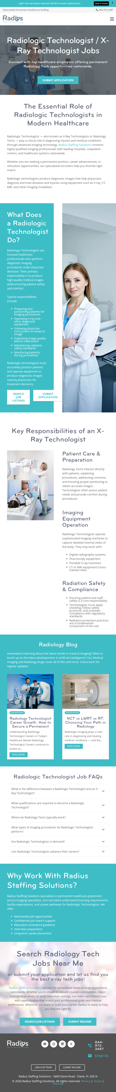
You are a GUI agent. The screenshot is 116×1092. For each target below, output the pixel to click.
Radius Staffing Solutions (75, 145)
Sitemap (58, 1084)
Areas (98, 1081)
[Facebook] (44, 1044)
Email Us (102, 1056)
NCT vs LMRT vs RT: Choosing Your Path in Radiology (85, 722)
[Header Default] (13, 19)
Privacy (85, 1081)
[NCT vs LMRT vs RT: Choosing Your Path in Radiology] (85, 691)
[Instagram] (53, 1044)
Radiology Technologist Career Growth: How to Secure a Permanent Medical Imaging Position (30, 726)
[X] (71, 1044)
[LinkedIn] (62, 1044)
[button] (112, 19)
